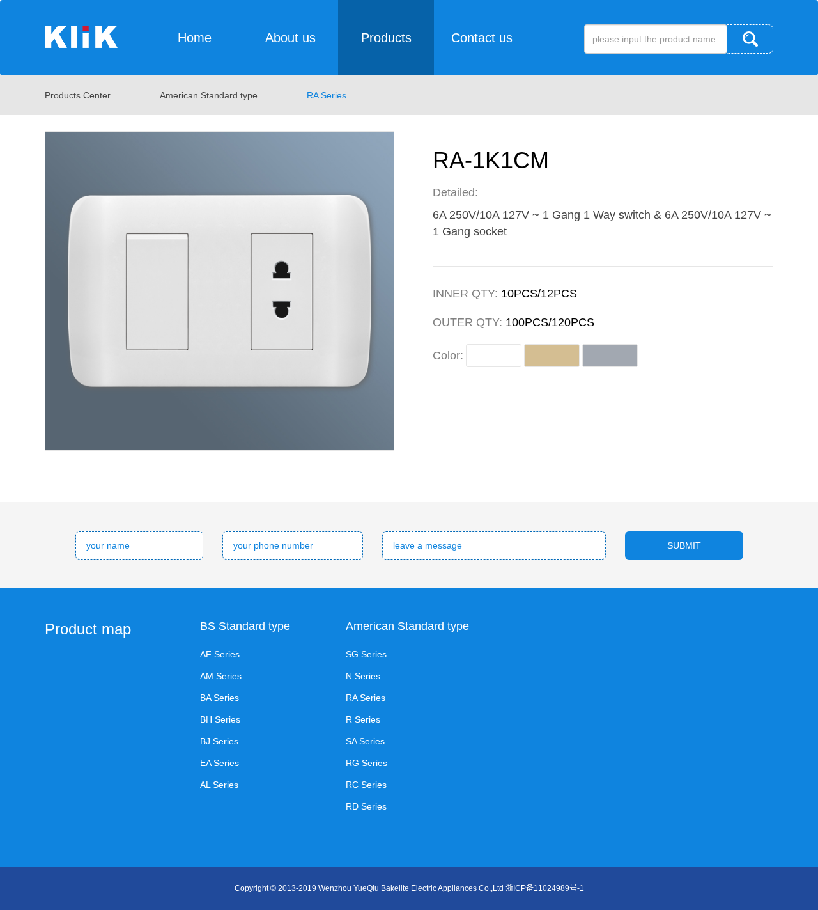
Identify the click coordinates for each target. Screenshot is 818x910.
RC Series (366, 785)
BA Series (219, 698)
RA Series (326, 95)
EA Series (219, 763)
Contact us (482, 38)
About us (290, 38)
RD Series (366, 806)
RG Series (366, 763)
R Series (363, 719)
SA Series (365, 741)
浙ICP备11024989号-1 (544, 888)
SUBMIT (684, 545)
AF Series (220, 654)
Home (195, 38)
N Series (363, 676)
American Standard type (209, 95)
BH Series (220, 719)
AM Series (221, 676)
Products (386, 38)
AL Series (219, 785)
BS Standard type (245, 626)
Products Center (78, 95)
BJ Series (219, 741)
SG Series (366, 654)
